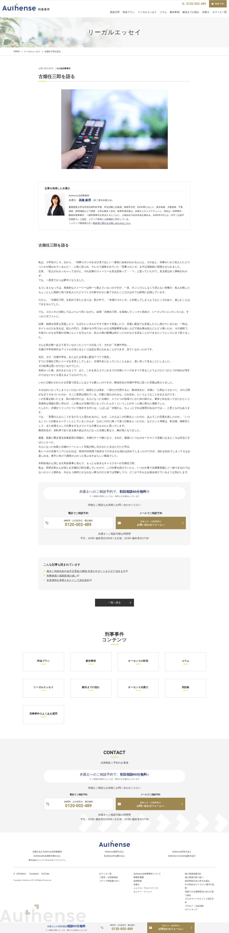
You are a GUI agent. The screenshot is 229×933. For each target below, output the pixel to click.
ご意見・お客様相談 (108, 877)
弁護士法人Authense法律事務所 (47, 852)
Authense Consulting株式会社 (182, 856)
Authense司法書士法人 (114, 856)
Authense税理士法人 (114, 852)
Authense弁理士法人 (181, 852)
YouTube (45, 874)
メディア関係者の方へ (109, 881)
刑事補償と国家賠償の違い (62, 575)
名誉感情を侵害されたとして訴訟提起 (68, 580)
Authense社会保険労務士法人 (47, 856)
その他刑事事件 (63, 69)
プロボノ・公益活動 (194, 906)
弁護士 (205, 12)
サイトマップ (191, 909)
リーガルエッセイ (147, 12)
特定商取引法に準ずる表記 (197, 881)
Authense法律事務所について (147, 874)
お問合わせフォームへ (171, 927)
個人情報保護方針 (193, 874)
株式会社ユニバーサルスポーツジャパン (47, 860)
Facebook (34, 874)
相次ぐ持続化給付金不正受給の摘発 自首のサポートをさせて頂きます (86, 571)
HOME (17, 51)
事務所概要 (139, 877)
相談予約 (217, 3)
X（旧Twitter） (20, 874)
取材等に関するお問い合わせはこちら (112, 223)
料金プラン (129, 12)
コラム (163, 12)
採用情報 (138, 881)
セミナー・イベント (143, 891)
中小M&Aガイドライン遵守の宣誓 (199, 886)
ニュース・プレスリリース (146, 888)
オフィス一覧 (105, 874)
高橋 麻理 (85, 200)
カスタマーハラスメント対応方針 (199, 900)
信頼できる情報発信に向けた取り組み (199, 893)
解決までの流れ (191, 12)
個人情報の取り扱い (194, 877)
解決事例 (174, 12)
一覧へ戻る (120, 603)
